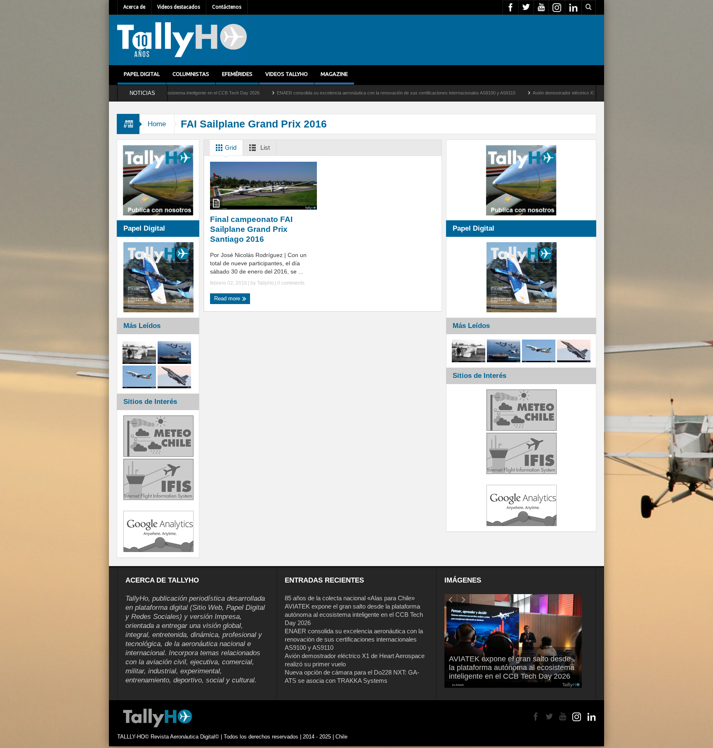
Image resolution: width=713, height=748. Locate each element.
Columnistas (190, 74)
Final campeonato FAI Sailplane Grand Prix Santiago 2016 (251, 229)
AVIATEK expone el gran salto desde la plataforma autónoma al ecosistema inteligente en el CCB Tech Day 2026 (354, 614)
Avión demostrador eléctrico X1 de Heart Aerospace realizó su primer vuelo (550, 92)
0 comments (290, 283)
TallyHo (265, 283)
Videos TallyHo (286, 74)
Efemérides (237, 74)
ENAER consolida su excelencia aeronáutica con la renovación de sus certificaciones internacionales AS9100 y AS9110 (338, 92)
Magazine (334, 74)
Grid (229, 147)
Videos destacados (178, 7)
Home (157, 124)
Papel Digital (142, 74)
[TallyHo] (182, 40)
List (264, 147)
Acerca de (134, 7)
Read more (228, 298)
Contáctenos (226, 7)
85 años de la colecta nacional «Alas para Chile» (350, 598)
